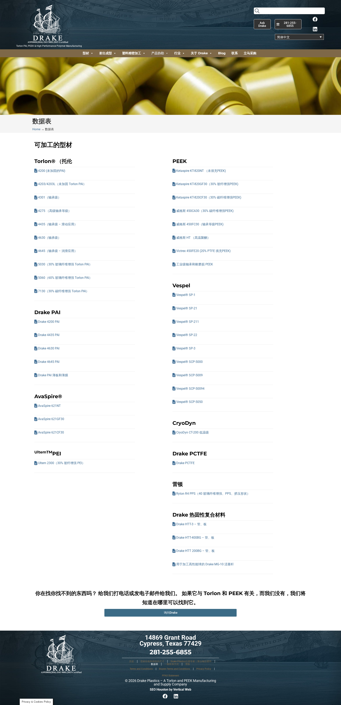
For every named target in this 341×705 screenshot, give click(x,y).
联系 (234, 53)
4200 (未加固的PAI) (51, 171)
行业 (177, 53)
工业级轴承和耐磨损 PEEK (194, 264)
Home (36, 129)
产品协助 (157, 53)
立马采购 (250, 53)
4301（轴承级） (49, 197)
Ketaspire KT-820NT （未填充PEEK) (201, 171)
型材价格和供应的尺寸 (152, 661)
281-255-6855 (170, 652)
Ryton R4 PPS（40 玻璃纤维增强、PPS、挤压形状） (213, 493)
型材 (86, 53)
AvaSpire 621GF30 (51, 419)
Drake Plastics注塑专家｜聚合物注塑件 (191, 661)
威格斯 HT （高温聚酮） (193, 238)
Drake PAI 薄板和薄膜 (53, 375)
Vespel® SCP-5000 (189, 362)
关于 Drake (199, 53)
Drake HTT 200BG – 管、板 (195, 551)
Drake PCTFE (185, 463)
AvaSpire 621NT (49, 406)
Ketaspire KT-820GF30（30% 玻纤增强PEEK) (207, 184)
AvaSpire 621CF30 (51, 432)
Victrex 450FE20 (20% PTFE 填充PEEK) (203, 251)
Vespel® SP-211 (187, 322)
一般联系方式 (172, 664)
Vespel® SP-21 (186, 308)
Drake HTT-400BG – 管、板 (195, 537)
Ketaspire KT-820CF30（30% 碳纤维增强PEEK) (208, 197)
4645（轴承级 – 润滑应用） (57, 251)
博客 (187, 664)
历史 (131, 661)
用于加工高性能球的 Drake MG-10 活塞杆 (205, 564)
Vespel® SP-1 (185, 295)
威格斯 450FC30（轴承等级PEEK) (200, 224)
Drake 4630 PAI (48, 348)
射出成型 (105, 53)
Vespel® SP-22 (186, 335)
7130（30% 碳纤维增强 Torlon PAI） (63, 291)
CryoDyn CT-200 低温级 (192, 432)
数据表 (154, 664)
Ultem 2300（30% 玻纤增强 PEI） (61, 463)
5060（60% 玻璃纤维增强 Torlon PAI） (65, 278)
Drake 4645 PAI (48, 362)
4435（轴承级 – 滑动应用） (57, 224)
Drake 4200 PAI (48, 322)
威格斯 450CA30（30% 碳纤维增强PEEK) (205, 211)
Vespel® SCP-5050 (189, 402)
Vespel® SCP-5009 (189, 375)
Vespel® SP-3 (185, 348)
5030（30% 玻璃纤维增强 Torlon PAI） (65, 264)
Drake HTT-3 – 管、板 (191, 524)
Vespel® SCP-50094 (190, 388)
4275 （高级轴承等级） (54, 211)
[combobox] (289, 10)
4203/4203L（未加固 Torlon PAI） (62, 184)
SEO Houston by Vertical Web (170, 689)
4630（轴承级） (49, 238)
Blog (222, 53)
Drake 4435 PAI (48, 335)
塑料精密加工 (131, 53)
